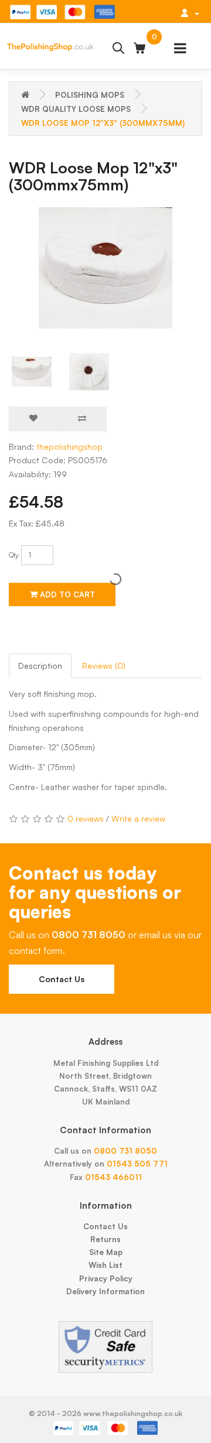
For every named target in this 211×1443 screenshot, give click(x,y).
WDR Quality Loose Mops (76, 109)
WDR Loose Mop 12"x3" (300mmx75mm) (103, 123)
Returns (105, 1239)
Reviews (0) (103, 666)
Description (40, 666)
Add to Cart (66, 594)
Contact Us (61, 979)
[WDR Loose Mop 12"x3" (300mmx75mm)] (105, 268)
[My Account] (190, 13)
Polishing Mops (89, 95)
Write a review (138, 818)
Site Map (105, 1252)
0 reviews (85, 818)
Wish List (105, 1265)
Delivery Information (105, 1291)
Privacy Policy (105, 1278)
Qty (14, 554)
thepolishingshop (69, 447)
